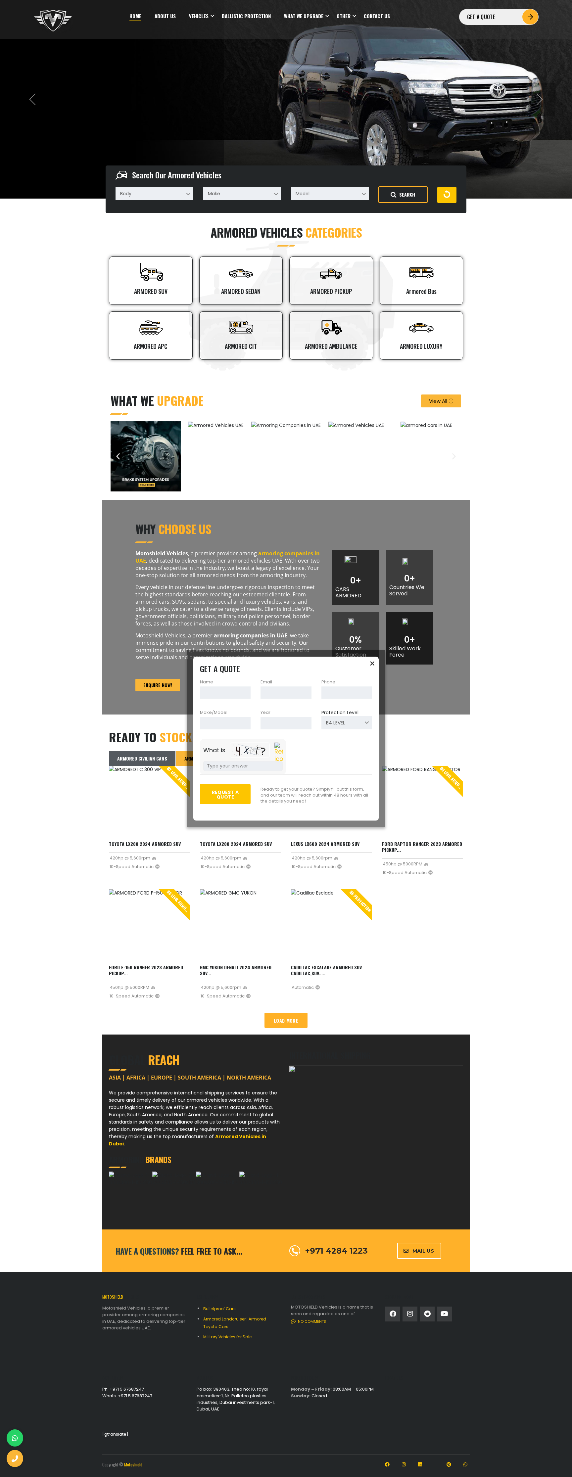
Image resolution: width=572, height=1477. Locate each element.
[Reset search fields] (446, 195)
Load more (286, 1020)
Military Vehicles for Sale (227, 1337)
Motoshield (133, 1464)
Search (407, 194)
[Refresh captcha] (278, 752)
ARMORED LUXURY (421, 346)
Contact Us (377, 16)
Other (344, 16)
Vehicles (199, 16)
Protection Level (339, 712)
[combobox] (154, 193)
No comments (312, 1321)
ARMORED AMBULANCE (331, 346)
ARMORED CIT (241, 346)
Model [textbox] (303, 193)
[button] (118, 456)
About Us (165, 16)
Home (135, 16)
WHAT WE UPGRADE (303, 16)
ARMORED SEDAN (241, 291)
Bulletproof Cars (219, 1309)
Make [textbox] (214, 193)
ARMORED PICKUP (331, 291)
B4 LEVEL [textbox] (335, 722)
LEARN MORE (125, 128)
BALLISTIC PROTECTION (246, 16)
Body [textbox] (125, 193)
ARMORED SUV (150, 291)
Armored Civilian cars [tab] (142, 758)
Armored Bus (421, 291)
